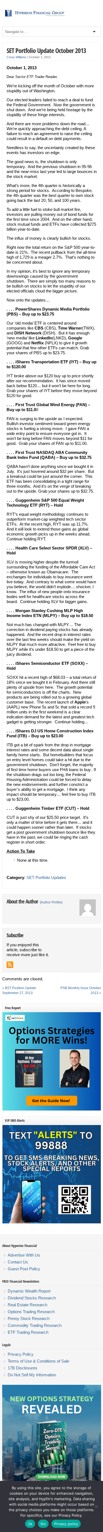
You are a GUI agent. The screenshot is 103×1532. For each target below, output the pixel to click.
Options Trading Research (31, 1311)
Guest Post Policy (24, 1268)
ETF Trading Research (28, 1332)
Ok (30, 1524)
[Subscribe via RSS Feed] (10, 964)
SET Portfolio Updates (46, 877)
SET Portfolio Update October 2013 (46, 50)
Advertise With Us (24, 1255)
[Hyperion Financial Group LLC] (51, 17)
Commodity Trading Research (35, 1325)
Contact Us (18, 1262)
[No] (96, 1506)
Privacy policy (66, 1524)
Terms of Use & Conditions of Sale (38, 1361)
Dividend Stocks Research (32, 1298)
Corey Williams (16, 57)
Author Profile (51, 902)
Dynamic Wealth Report (29, 1291)
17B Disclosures (22, 1368)
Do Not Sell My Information (32, 1374)
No (43, 1524)
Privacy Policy (21, 1354)
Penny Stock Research (28, 1318)
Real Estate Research (27, 1304)
